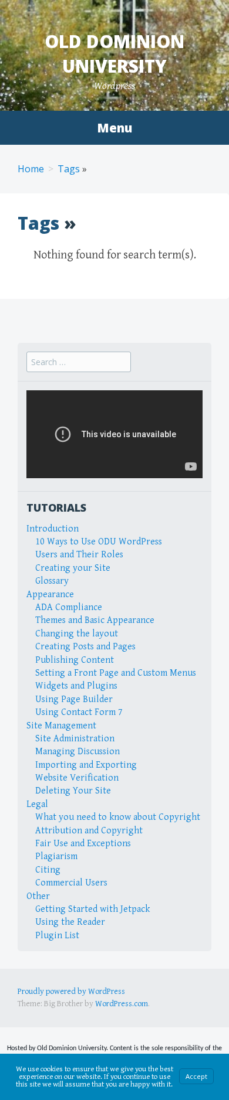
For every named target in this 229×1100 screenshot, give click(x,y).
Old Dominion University (114, 53)
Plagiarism (56, 856)
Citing (47, 870)
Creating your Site (72, 568)
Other (38, 896)
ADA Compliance (68, 607)
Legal (37, 804)
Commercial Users (71, 882)
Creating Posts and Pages (85, 646)
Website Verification (77, 778)
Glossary (52, 581)
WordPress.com (121, 1004)
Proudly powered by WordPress (71, 991)
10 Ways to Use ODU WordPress (98, 541)
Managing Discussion (77, 751)
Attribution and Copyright (89, 830)
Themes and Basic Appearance (94, 620)
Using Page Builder (74, 699)
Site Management (61, 725)
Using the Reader (70, 922)
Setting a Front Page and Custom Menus (115, 673)
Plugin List (57, 935)
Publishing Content (74, 660)
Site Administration (74, 738)
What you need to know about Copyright (117, 817)
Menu (114, 128)
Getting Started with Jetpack (92, 909)
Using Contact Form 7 (79, 712)
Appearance (50, 594)
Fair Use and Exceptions (83, 843)
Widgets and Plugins (76, 686)
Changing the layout (76, 633)
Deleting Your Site (73, 790)
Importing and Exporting (86, 765)
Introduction (52, 528)
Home (31, 168)
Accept (196, 1076)
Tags (69, 168)
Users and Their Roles (79, 554)
